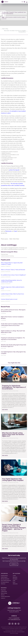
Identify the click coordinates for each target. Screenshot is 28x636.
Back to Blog (5, 28)
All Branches (15, 583)
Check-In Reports (4, 577)
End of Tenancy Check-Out (6, 580)
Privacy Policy (14, 631)
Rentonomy (8, 231)
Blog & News (3, 589)
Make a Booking (4, 593)
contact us (14, 564)
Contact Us (3, 598)
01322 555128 (16, 617)
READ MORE (5, 409)
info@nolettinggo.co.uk (15, 619)
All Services (3, 583)
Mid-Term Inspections (5, 578)
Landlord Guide (4, 591)
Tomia (17, 633)
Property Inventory (4, 575)
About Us (2, 594)
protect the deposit (14, 170)
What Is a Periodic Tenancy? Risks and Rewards (13, 269)
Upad (15, 231)
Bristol (14, 582)
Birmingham (15, 578)
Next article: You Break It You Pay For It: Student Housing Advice (15, 31)
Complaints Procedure (20, 631)
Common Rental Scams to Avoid (9, 299)
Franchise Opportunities (5, 596)
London (14, 575)
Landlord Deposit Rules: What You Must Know (12, 294)
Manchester (15, 577)
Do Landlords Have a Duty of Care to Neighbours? (13, 275)
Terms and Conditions (7, 631)
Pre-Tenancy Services (5, 582)
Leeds (14, 580)
